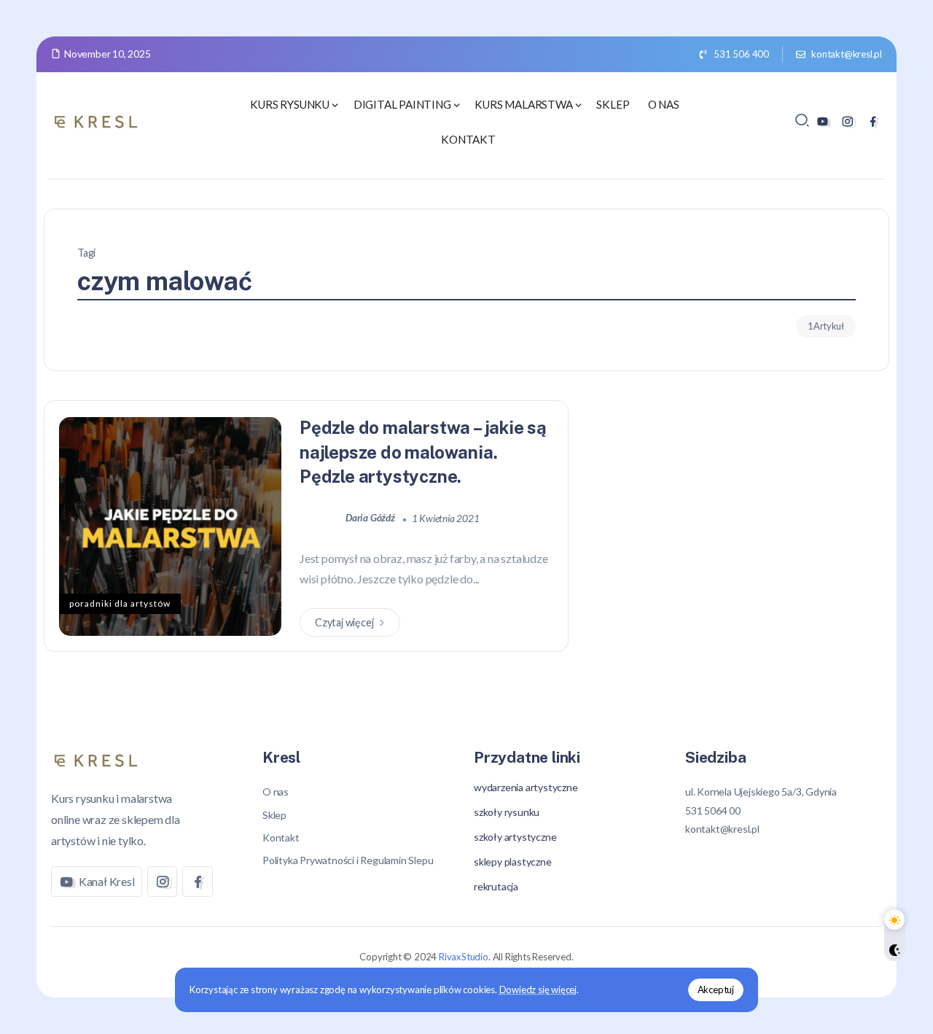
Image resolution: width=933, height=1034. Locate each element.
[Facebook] (873, 121)
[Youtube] (822, 121)
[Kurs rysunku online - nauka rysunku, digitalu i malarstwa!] (98, 120)
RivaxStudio (463, 957)
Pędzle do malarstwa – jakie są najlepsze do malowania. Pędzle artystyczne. (423, 451)
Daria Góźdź (371, 518)
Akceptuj (716, 989)
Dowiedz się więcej (538, 989)
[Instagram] (847, 121)
